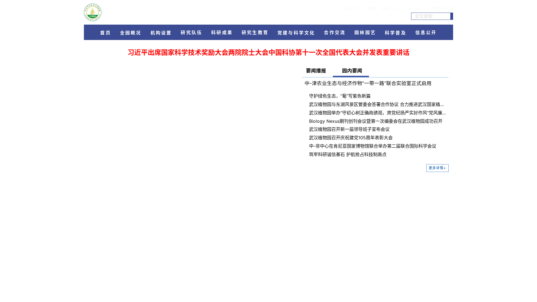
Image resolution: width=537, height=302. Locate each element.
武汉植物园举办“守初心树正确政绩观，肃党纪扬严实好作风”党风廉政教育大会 (377, 112)
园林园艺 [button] (365, 32)
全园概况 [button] (131, 33)
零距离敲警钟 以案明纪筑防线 (180, 191)
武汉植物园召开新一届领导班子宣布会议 (349, 129)
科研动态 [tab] (134, 177)
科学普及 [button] (395, 33)
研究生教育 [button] (255, 32)
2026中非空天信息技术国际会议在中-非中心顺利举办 (150, 237)
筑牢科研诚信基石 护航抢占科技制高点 (348, 154)
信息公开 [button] (426, 32)
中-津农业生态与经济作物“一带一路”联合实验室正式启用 (368, 83)
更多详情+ (437, 168)
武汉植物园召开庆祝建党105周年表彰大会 (351, 137)
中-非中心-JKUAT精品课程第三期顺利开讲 (140, 229)
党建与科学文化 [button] (296, 33)
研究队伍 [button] (191, 32)
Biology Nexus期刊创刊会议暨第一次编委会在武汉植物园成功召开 (375, 121)
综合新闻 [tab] (106, 177)
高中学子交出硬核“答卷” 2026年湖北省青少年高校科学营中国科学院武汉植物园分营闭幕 (221, 281)
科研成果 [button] (222, 32)
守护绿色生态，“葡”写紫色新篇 (340, 96)
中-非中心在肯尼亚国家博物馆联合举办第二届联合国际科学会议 (372, 146)
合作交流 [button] (334, 32)
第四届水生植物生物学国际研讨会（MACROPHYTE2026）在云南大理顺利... (174, 245)
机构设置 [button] (161, 33)
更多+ (287, 176)
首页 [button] (105, 33)
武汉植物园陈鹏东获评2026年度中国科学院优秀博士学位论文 (158, 253)
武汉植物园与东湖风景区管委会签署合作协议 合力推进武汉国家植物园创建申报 (377, 104)
